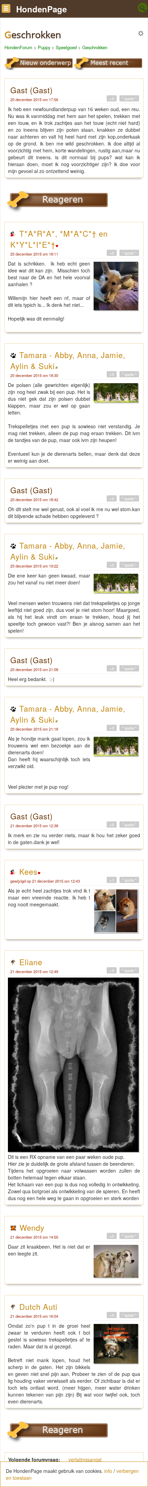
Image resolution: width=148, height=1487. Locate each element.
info (108, 1470)
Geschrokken (94, 47)
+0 (111, 98)
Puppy (44, 47)
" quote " (129, 98)
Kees (28, 871)
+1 (111, 880)
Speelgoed (66, 47)
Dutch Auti (38, 1306)
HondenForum (18, 47)
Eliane (30, 961)
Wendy (32, 1227)
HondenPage (41, 9)
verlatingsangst (85, 1459)
